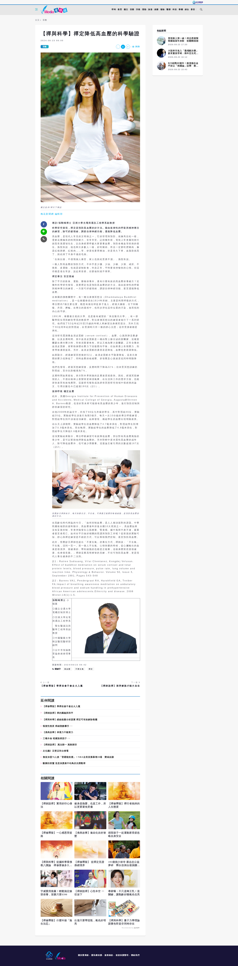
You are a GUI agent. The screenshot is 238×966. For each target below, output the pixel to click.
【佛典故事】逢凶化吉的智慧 (90, 834)
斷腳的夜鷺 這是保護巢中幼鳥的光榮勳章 (64, 763)
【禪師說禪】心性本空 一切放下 (89, 893)
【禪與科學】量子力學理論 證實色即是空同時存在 (124, 922)
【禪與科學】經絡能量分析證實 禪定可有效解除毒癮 (70, 719)
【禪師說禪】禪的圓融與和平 (58, 713)
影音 (193, 9)
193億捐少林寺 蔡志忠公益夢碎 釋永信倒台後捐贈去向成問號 (124, 864)
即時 (114, 9)
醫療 (169, 9)
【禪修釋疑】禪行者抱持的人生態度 (124, 805)
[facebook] (44, 224)
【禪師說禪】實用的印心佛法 (56, 805)
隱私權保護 (96, 955)
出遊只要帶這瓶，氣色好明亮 (90, 922)
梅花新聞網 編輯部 (52, 214)
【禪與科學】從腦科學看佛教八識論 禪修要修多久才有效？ (56, 864)
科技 (175, 9)
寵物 (162, 9)
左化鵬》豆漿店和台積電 (56, 751)
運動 (144, 9)
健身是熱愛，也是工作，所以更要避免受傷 (90, 805)
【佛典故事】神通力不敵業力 (58, 732)
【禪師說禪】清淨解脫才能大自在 (120, 686)
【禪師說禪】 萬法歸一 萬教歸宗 (60, 745)
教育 (120, 9)
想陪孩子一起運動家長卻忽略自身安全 (124, 834)
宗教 (138, 9)
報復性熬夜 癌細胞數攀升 (56, 726)
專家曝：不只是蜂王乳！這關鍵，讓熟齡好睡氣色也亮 (124, 893)
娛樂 (156, 9)
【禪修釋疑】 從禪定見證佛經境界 (89, 864)
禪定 (91, 669)
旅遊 (150, 9)
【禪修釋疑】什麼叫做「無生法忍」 (56, 922)
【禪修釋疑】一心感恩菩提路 (56, 834)
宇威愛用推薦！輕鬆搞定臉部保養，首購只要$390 (56, 893)
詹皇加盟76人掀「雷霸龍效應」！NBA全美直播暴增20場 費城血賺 (78, 757)
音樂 (132, 9)
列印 (137, 46)
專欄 (181, 9)
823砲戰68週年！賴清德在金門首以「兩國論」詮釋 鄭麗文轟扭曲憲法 (183, 66)
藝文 (126, 9)
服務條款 (109, 955)
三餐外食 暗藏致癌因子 (55, 738)
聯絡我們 (135, 955)
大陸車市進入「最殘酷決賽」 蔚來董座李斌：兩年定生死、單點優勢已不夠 (184, 53)
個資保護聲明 (122, 955)
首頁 (37, 20)
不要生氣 (79, 669)
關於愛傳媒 (83, 955)
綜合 (187, 9)
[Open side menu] (36, 9)
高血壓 (67, 669)
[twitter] (44, 232)
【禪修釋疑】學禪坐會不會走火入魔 (62, 686)
